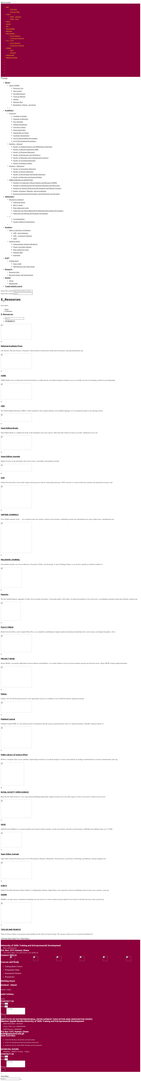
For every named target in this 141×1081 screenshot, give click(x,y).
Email (3, 1006)
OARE (3, 376)
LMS (7, 26)
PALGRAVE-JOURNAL (10, 560)
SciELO (4, 886)
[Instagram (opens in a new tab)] (6, 67)
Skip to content (6, 2)
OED (3, 406)
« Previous (4, 938)
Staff (11, 50)
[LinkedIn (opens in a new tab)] (6, 70)
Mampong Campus (11, 57)
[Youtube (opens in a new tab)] (6, 73)
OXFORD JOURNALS (9, 515)
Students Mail (15, 12)
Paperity (4, 594)
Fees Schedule (10, 28)
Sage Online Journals (10, 854)
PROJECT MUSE (8, 659)
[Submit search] (21, 1079)
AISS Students (10, 33)
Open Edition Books (9, 428)
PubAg (4, 694)
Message (3, 1014)
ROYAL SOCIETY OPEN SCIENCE (15, 792)
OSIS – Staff (14, 19)
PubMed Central (8, 719)
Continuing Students (17, 38)
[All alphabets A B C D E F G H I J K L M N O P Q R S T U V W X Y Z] (10, 321)
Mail (7, 7)
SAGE (3, 824)
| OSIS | (8, 14)
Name (3, 1004)
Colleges (8, 48)
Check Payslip (10, 55)
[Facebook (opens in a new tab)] (6, 64)
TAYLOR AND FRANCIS (11, 929)
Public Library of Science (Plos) (14, 755)
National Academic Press (12, 346)
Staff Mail (13, 9)
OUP (3, 478)
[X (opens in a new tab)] (6, 62)
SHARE (4, 895)
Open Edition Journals (10, 456)
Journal (8, 24)
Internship (9, 31)
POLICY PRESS (7, 627)
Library (8, 21)
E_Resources (8, 311)
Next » (27, 938)
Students (13, 53)
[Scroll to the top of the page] (1, 1073)
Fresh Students (15, 36)
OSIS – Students (15, 17)
